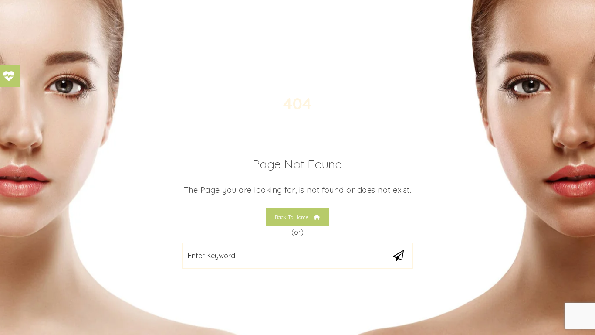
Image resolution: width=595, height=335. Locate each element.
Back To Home (292, 217)
